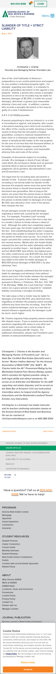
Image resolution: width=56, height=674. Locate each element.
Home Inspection (10, 521)
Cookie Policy (8, 595)
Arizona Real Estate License (15, 511)
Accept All (28, 669)
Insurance (6, 528)
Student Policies (10, 540)
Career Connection (11, 544)
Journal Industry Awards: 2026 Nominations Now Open (28, 454)
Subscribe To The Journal (18, 459)
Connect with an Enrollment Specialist (20, 563)
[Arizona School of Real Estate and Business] (18, 13)
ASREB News (8, 585)
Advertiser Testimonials (18, 468)
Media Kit (10, 464)
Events (5, 560)
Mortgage (6, 515)
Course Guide (8, 547)
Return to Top (7, 476)
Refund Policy (8, 566)
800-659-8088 (18, 3)
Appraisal (6, 518)
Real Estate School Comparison (17, 556)
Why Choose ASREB (11, 579)
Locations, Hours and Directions (17, 589)
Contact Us (7, 601)
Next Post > (48, 431)
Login (40, 3)
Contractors (7, 524)
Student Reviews (10, 553)
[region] (28, 648)
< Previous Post (9, 431)
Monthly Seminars (10, 550)
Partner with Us (9, 605)
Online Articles (13, 448)
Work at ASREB (9, 582)
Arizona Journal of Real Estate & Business (27, 443)
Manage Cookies (10, 609)
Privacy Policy (8, 598)
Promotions (7, 592)
